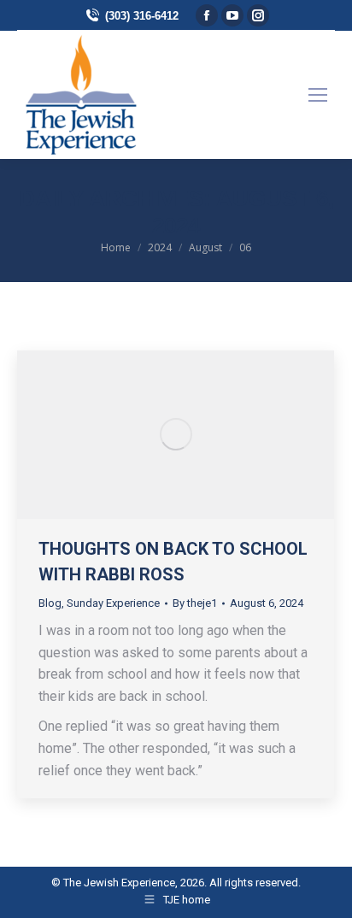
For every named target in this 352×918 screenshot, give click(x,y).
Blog (50, 603)
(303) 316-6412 (142, 15)
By (195, 603)
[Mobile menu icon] (318, 95)
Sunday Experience (113, 603)
